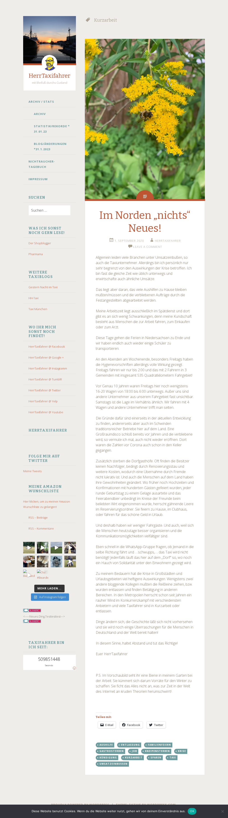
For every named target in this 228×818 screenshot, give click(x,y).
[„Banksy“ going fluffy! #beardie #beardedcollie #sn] (56, 561)
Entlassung (130, 744)
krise (182, 751)
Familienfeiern (159, 744)
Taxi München (37, 309)
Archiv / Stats (41, 102)
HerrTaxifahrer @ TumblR (45, 379)
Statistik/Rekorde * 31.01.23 (52, 129)
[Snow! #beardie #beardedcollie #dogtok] (43, 561)
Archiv (40, 114)
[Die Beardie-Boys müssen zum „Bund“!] (70, 547)
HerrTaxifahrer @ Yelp (43, 401)
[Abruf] (56, 547)
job (134, 751)
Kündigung (108, 757)
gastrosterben (112, 751)
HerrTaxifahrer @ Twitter (44, 390)
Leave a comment (147, 247)
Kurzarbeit (133, 757)
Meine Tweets (32, 471)
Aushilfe (106, 744)
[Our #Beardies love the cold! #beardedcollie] (43, 575)
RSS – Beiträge (38, 517)
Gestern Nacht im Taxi (42, 287)
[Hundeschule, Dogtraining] (70, 561)
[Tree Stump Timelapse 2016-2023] (43, 547)
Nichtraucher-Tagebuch (41, 164)
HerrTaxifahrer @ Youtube (45, 412)
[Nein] (222, 811)
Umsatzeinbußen (114, 763)
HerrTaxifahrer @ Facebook (46, 346)
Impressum (38, 179)
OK (192, 811)
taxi (172, 757)
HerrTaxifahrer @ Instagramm (47, 368)
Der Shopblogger (39, 243)
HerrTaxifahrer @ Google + (46, 357)
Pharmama (35, 254)
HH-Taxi (33, 298)
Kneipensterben (157, 751)
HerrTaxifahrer (49, 75)
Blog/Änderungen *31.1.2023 (50, 146)
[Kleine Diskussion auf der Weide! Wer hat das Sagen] (29, 547)
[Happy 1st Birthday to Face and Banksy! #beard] (29, 561)
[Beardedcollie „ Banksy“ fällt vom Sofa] (29, 575)
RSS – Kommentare (41, 528)
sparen (156, 757)
